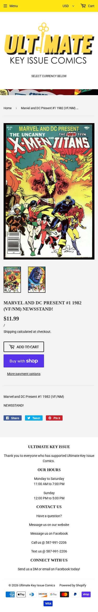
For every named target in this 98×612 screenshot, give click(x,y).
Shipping (10, 332)
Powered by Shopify (72, 585)
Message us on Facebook (49, 533)
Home (8, 108)
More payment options (23, 374)
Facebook (62, 569)
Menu (14, 6)
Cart (90, 6)
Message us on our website (49, 525)
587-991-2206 (56, 542)
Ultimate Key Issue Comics (37, 585)
